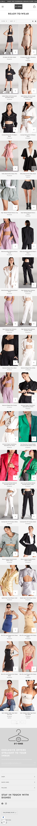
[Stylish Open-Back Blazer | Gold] (9, 580)
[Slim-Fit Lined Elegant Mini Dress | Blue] (9, 617)
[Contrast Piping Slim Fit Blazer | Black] (9, 117)
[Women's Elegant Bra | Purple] (9, 387)
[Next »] (24, 722)
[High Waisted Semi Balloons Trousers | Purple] (9, 311)
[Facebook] (2, 803)
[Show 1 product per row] (32, 21)
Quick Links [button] (5, 782)
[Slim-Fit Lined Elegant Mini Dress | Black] (9, 656)
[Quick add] (15, 52)
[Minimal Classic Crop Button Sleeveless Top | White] (9, 426)
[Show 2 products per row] (35, 21)
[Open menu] (4, 6)
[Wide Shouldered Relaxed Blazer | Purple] (9, 233)
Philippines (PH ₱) (9, 812)
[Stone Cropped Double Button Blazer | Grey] (9, 541)
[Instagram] (6, 803)
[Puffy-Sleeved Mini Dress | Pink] (9, 156)
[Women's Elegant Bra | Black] (9, 350)
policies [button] (4, 787)
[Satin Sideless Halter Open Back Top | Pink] (9, 695)
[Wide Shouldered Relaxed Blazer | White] (9, 272)
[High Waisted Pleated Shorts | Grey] (9, 195)
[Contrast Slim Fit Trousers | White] (9, 504)
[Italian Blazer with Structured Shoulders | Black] (9, 78)
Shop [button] (3, 776)
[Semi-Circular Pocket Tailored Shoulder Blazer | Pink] (9, 465)
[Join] (33, 762)
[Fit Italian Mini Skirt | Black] (9, 39)
